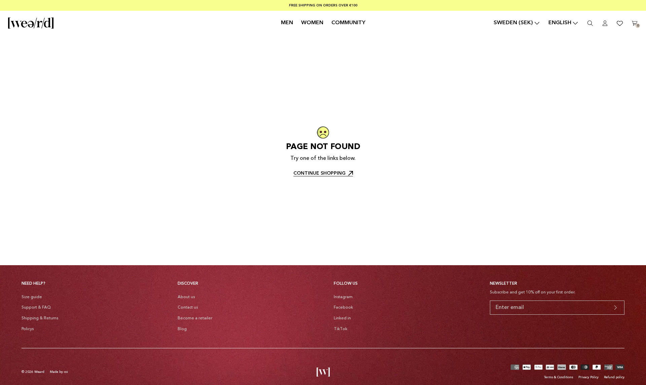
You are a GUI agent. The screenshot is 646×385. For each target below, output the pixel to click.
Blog (182, 329)
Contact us (188, 308)
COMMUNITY (348, 23)
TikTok (340, 329)
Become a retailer (195, 318)
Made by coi (59, 372)
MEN (287, 23)
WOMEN (312, 23)
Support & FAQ (36, 308)
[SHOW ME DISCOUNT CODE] (615, 308)
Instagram (343, 297)
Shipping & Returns (40, 318)
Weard (39, 372)
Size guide (32, 297)
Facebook (343, 308)
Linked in (342, 318)
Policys (28, 329)
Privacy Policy (588, 377)
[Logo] (30, 23)
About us (186, 297)
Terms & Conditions (558, 377)
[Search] (590, 23)
